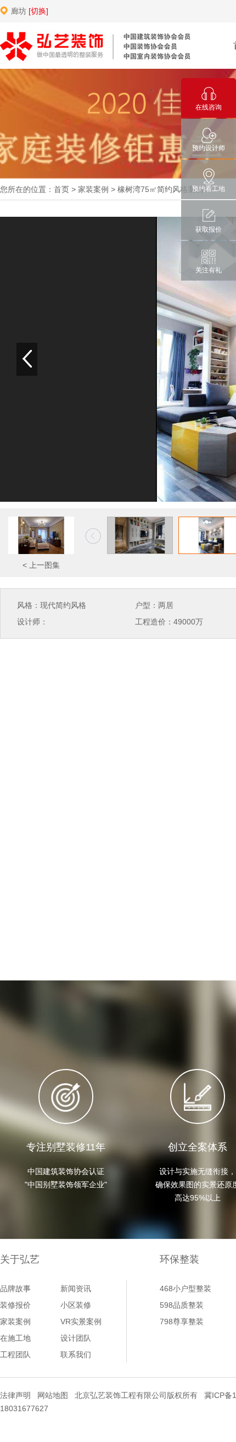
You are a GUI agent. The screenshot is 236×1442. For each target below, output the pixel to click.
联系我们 (75, 1354)
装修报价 (15, 1305)
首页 (61, 189)
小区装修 (75, 1305)
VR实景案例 (81, 1321)
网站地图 (52, 1395)
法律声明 (15, 1395)
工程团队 (15, 1354)
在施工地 (15, 1338)
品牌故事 (15, 1288)
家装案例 (93, 189)
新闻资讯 (75, 1288)
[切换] (38, 11)
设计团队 (75, 1338)
